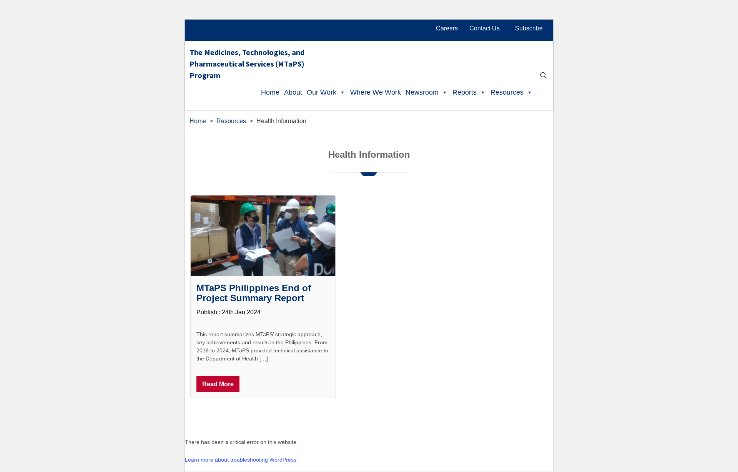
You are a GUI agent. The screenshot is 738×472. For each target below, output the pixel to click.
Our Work (321, 92)
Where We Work (375, 92)
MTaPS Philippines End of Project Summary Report (253, 293)
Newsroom (422, 92)
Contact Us (484, 28)
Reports (464, 92)
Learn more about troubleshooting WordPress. (241, 460)
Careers (447, 28)
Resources (507, 92)
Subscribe (529, 28)
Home (270, 92)
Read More (218, 384)
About (293, 92)
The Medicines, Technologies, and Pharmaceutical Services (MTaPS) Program (246, 61)
